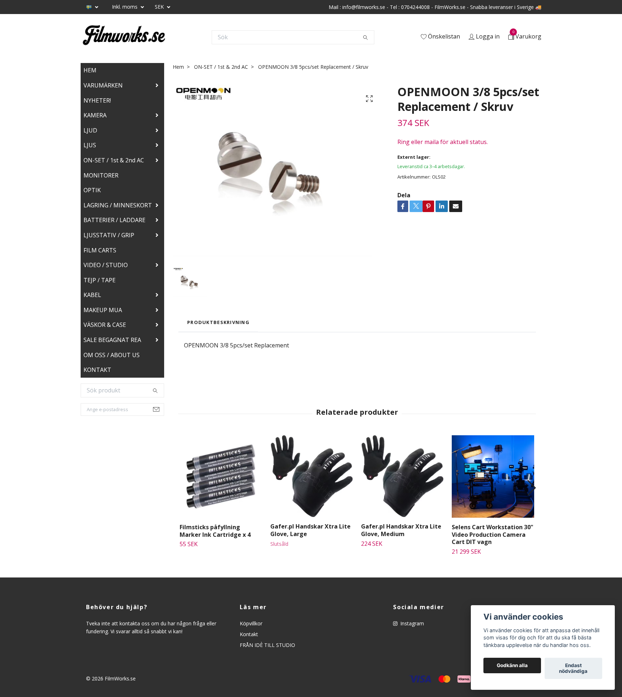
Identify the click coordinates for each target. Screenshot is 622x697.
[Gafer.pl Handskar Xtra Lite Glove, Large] (311, 476)
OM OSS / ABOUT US (112, 355)
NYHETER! (97, 100)
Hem (178, 66)
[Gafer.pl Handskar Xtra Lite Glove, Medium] (402, 476)
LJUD (90, 130)
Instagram (411, 623)
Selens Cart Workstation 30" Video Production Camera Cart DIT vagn (492, 534)
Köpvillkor (251, 623)
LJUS (90, 145)
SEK (160, 6)
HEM (90, 70)
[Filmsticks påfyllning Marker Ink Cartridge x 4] (221, 476)
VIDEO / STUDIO (106, 265)
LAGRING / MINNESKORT (118, 205)
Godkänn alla (512, 666)
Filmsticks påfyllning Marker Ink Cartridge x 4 (215, 531)
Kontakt (249, 634)
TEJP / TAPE (100, 280)
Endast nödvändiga (573, 668)
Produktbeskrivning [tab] (218, 322)
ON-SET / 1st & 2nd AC (114, 160)
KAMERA (95, 115)
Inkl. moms (125, 6)
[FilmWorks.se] (124, 37)
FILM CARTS (100, 250)
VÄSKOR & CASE (105, 325)
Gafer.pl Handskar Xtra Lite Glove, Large (310, 530)
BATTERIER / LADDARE (114, 220)
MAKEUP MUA (103, 310)
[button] (531, 488)
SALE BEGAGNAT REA (112, 340)
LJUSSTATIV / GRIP (109, 235)
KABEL (92, 295)
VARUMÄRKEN (103, 85)
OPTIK (92, 190)
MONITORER (101, 175)
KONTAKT (97, 370)
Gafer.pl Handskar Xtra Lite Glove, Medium (401, 530)
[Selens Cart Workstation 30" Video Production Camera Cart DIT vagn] (493, 476)
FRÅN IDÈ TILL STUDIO (267, 645)
